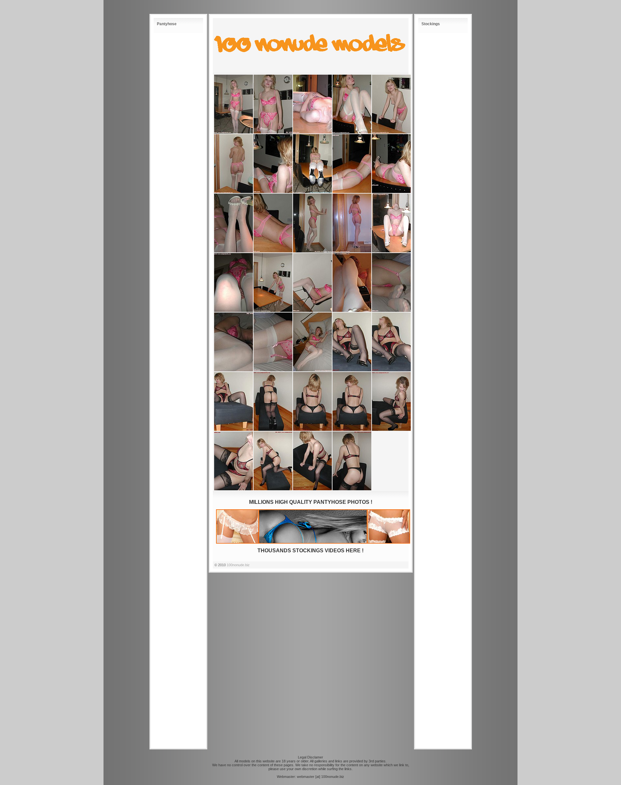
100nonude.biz (238, 565)
